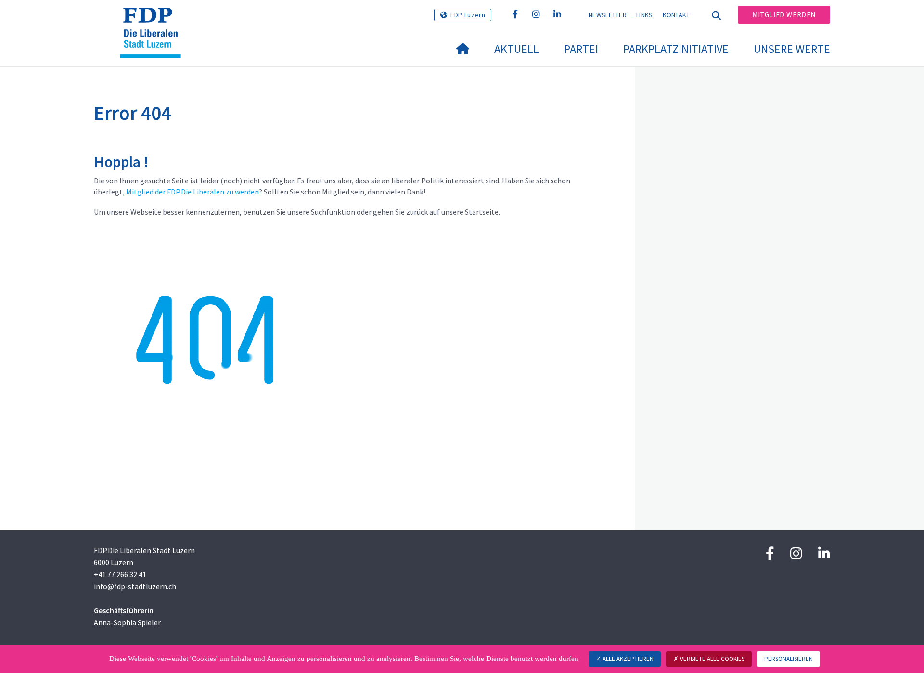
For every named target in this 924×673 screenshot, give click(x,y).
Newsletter (608, 15)
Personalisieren (788, 659)
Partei (581, 48)
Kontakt (676, 15)
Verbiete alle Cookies (711, 659)
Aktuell (516, 48)
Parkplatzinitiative (676, 48)
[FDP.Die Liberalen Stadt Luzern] (154, 20)
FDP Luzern (467, 15)
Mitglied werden (784, 14)
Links (644, 15)
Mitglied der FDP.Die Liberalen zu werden (192, 191)
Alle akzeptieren (627, 659)
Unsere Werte (792, 48)
